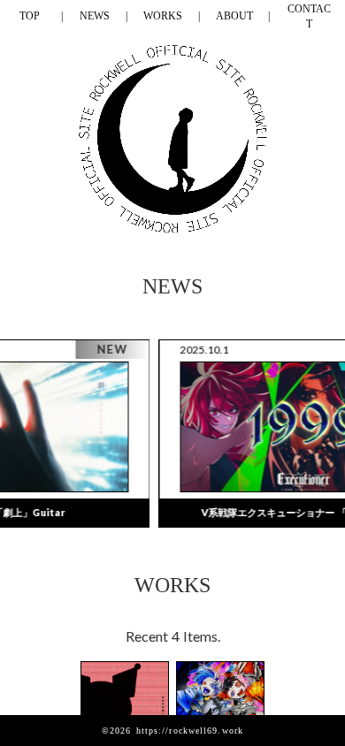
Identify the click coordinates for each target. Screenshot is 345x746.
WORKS (162, 16)
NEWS (95, 16)
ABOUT (234, 16)
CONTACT (309, 16)
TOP (29, 16)
